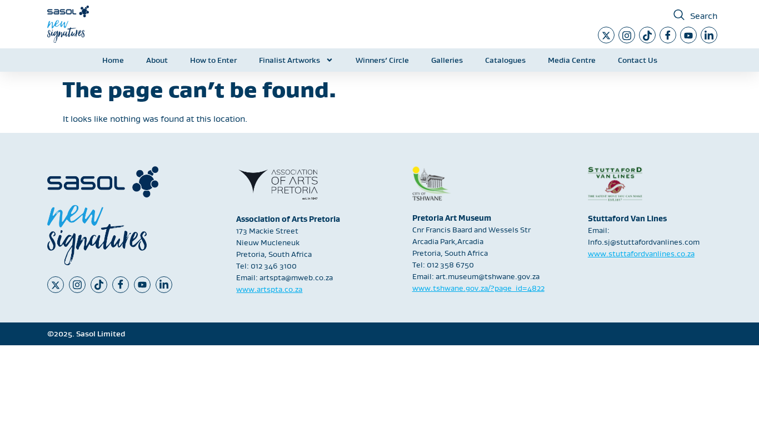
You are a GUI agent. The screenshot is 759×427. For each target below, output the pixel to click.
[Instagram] (626, 35)
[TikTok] (647, 35)
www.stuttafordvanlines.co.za (641, 254)
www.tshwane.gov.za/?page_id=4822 (478, 288)
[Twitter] (606, 35)
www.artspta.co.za (269, 289)
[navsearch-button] (679, 15)
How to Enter (213, 60)
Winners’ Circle (382, 60)
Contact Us (637, 60)
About (157, 60)
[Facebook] (668, 35)
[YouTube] (688, 35)
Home (113, 60)
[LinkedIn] (709, 35)
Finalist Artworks (289, 60)
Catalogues (505, 60)
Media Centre (572, 60)
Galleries (447, 60)
